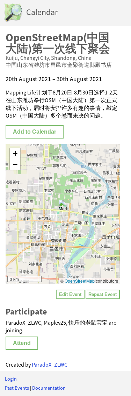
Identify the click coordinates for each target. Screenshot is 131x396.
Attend (22, 343)
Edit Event (70, 294)
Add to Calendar (34, 132)
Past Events (17, 388)
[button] (63, 207)
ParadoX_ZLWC (49, 364)
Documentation (49, 388)
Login (11, 379)
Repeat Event (102, 294)
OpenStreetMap (80, 281)
